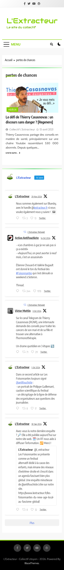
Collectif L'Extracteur (22, 129)
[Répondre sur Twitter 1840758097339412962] (18, 509)
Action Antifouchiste (27, 238)
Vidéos (12, 109)
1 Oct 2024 (35, 367)
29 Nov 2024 (36, 196)
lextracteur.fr (41, 207)
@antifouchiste (24, 382)
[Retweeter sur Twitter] (25, 232)
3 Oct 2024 (37, 311)
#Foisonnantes (24, 273)
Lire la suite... (12, 153)
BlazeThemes (32, 563)
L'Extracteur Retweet (36, 232)
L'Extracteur (32, 20)
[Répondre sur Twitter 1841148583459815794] (18, 408)
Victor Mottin (23, 311)
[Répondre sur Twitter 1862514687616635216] (18, 218)
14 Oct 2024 (45, 238)
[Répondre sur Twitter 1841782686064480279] (18, 352)
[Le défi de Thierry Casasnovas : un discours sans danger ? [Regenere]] (32, 98)
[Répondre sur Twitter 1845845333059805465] (18, 291)
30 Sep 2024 (36, 424)
